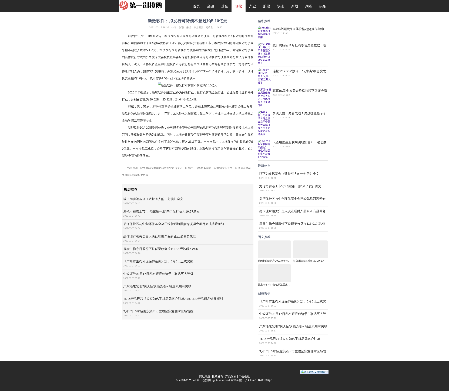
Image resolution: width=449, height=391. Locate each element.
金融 (210, 6)
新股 (294, 6)
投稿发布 (217, 376)
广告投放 (244, 376)
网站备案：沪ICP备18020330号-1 (252, 380)
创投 (238, 6)
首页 (196, 6)
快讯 (280, 6)
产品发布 (230, 376)
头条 (322, 6)
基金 (224, 6)
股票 (266, 6)
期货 (308, 6)
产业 (252, 6)
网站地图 (204, 376)
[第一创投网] (142, 5)
